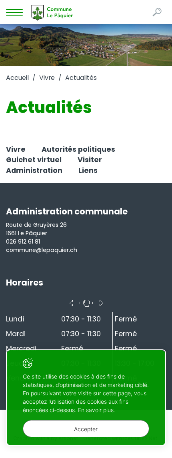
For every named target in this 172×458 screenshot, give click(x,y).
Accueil (17, 77)
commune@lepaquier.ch (41, 250)
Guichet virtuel (34, 160)
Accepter (86, 429)
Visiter (90, 160)
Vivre (47, 77)
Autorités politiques (78, 149)
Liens (88, 170)
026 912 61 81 (23, 242)
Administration (34, 170)
